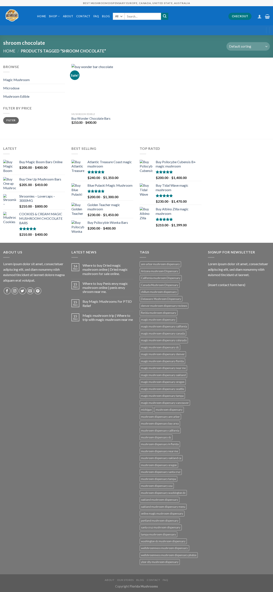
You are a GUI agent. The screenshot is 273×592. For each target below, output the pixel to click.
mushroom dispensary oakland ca (161, 458)
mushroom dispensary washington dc (163, 493)
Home (41, 16)
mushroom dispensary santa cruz (160, 472)
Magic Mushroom (16, 80)
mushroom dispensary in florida (160, 444)
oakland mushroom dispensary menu (163, 506)
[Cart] (267, 16)
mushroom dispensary (169, 409)
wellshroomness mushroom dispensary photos (168, 555)
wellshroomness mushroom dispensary (164, 548)
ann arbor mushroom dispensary (160, 264)
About (68, 16)
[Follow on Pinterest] (37, 290)
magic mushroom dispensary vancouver (165, 402)
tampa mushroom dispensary (158, 534)
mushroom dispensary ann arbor (160, 416)
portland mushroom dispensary (160, 520)
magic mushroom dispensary (158, 319)
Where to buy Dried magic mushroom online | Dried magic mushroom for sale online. (105, 269)
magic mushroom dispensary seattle (162, 389)
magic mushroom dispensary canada (163, 333)
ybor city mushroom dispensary (160, 562)
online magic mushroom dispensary (162, 513)
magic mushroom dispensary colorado (164, 340)
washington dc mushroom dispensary (163, 541)
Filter (10, 120)
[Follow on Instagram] (14, 290)
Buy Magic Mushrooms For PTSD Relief (107, 303)
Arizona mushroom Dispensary (159, 271)
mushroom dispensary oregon (159, 465)
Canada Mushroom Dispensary (159, 285)
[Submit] (164, 16)
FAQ (96, 16)
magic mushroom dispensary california (164, 326)
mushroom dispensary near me (159, 451)
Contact (83, 16)
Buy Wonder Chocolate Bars (90, 118)
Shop (53, 16)
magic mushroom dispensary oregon (162, 382)
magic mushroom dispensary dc (160, 347)
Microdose (11, 88)
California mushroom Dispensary (160, 278)
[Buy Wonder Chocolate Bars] (94, 87)
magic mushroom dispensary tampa (162, 395)
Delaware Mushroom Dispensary (161, 299)
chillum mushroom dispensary (159, 292)
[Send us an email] (30, 290)
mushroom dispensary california (160, 430)
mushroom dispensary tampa (158, 479)
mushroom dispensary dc (156, 437)
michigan (146, 409)
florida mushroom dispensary (158, 312)
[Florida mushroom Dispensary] (17, 15)
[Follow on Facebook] (7, 290)
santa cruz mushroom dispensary (160, 527)
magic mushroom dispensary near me (163, 368)
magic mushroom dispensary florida (162, 361)
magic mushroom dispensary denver (163, 354)
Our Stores (125, 580)
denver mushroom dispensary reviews (164, 305)
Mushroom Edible (16, 96)
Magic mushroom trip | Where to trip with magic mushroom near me (108, 317)
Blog (106, 16)
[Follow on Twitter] (22, 290)
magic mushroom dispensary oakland (163, 375)
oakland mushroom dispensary (159, 499)
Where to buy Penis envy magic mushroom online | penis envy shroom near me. (105, 287)
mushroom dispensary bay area (160, 423)
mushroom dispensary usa (157, 485)
